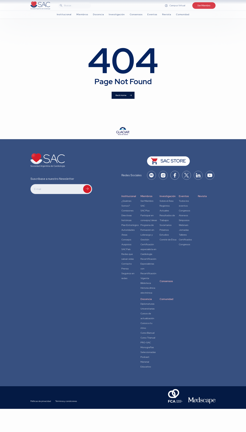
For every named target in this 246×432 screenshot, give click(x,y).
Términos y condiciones (66, 401)
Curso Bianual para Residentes (147, 333)
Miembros (146, 196)
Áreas (124, 234)
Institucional (128, 196)
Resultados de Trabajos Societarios (167, 220)
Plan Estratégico (130, 225)
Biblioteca (146, 283)
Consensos (166, 281)
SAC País (126, 249)
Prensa (125, 268)
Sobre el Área (166, 200)
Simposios (184, 220)
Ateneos (183, 215)
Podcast (145, 357)
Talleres (183, 234)
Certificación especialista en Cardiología (148, 249)
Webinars (183, 225)
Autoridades (128, 229)
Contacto (126, 263)
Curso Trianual (148, 337)
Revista (202, 196)
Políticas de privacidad (40, 401)
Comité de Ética (168, 239)
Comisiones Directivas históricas (127, 215)
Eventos (184, 196)
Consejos (126, 239)
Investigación (168, 196)
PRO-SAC (146, 342)
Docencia (146, 299)
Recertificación (148, 258)
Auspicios (126, 244)
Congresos (184, 210)
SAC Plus (145, 210)
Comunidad (166, 299)
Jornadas (184, 229)
